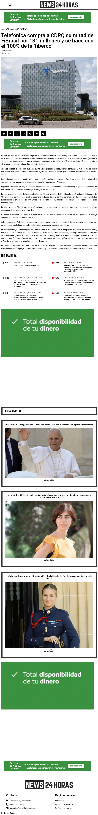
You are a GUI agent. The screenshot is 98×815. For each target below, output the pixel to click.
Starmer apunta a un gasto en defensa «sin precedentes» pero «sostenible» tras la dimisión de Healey (79, 282)
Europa (67, 278)
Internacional (75, 262)
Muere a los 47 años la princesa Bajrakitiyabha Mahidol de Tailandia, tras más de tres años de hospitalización (78, 268)
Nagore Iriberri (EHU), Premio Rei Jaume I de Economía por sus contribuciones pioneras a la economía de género (49, 496)
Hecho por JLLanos (9, 813)
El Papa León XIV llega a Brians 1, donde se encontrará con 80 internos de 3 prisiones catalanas (49, 424)
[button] (10, 5)
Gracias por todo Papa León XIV (26, 265)
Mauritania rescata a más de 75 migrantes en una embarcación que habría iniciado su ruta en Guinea (77, 297)
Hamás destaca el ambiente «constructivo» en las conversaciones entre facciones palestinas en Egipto (29, 297)
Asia (66, 262)
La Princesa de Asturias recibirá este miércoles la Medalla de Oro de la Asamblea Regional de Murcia (49, 577)
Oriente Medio (34, 293)
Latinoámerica (35, 278)
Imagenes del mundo (23, 262)
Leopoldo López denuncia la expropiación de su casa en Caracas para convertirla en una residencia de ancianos (30, 283)
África (67, 293)
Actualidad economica (14, 29)
